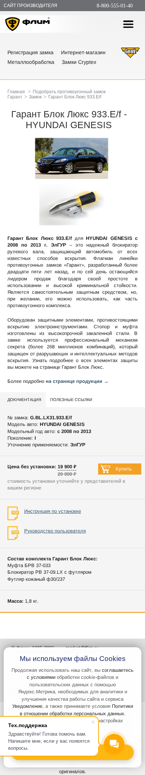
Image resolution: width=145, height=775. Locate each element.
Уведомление (27, 706)
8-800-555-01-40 (115, 6)
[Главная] (28, 25)
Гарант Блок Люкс (82, 367)
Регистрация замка (30, 52)
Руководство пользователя (55, 531)
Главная (16, 91)
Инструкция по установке (52, 511)
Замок (35, 97)
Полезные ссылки (71, 399)
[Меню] (128, 24)
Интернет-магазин (83, 52)
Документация (24, 399)
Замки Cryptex (79, 62)
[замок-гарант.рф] (130, 57)
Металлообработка (30, 62)
